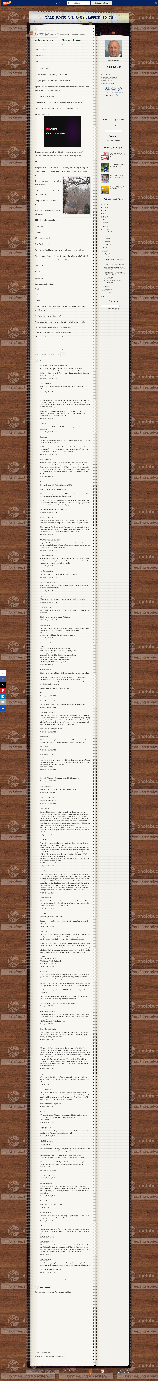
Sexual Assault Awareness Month (53, 87)
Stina (41, 397)
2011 (104, 297)
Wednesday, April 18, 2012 (48, 378)
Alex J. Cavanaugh (46, 582)
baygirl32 (43, 1074)
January (107, 293)
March (106, 286)
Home (45, 1352)
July (106, 247)
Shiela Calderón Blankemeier (49, 539)
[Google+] (119, 92)
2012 (104, 229)
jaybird (42, 871)
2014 (104, 223)
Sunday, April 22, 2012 (47, 1006)
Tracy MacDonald (45, 1011)
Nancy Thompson (45, 797)
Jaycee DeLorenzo (46, 1201)
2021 (104, 204)
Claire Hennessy (45, 1241)
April (106, 257)
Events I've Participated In (110, 77)
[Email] (3, 702)
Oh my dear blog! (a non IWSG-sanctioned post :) (117, 176)
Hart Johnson (44, 1127)
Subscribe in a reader (114, 60)
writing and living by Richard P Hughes (52, 365)
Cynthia (42, 596)
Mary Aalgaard (45, 786)
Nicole (42, 931)
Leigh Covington (45, 555)
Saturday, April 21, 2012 (47, 926)
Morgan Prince (44, 670)
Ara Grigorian (44, 571)
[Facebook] (3, 679)
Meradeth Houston (46, 701)
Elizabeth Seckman (46, 840)
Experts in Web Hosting (122, 1372)
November (108, 235)
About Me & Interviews (109, 75)
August (107, 244)
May (106, 254)
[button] (56, 3)
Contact (113, 33)
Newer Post (39, 1352)
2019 (104, 210)
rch (41, 1226)
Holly (42, 913)
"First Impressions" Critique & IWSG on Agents (118, 165)
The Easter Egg (108, 277)
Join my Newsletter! (108, 83)
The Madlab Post (50, 959)
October (107, 238)
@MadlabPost (45, 963)
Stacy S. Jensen (45, 775)
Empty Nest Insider (46, 1029)
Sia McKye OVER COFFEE (49, 1175)
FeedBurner (117, 140)
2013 (104, 226)
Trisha (42, 971)
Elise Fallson (44, 607)
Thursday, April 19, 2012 (48, 696)
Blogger (117, 308)
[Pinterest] (3, 690)
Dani (41, 437)
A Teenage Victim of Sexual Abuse (114, 264)
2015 (104, 220)
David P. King (44, 1183)
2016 (104, 216)
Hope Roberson (45, 754)
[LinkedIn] (113, 92)
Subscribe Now (101, 3)
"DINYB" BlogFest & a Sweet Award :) (117, 187)
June (106, 250)
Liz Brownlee (44, 1089)
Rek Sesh (43, 809)
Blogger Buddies (107, 80)
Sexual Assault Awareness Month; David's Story (73, 34)
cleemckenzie (44, 1259)
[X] (3, 685)
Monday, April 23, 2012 (47, 1040)
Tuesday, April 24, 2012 (47, 1254)
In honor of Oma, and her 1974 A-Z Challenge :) (114, 281)
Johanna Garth (44, 1212)
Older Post (51, 1352)
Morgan (42, 482)
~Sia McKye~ (44, 1141)
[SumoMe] (3, 708)
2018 (104, 213)
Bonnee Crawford (45, 712)
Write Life (43, 625)
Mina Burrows (44, 1112)
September (108, 241)
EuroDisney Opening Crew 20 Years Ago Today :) (114, 268)
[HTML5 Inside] (103, 1371)
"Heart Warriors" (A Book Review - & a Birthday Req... (114, 273)
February (107, 289)
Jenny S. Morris (45, 517)
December (107, 232)
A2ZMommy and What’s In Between (52, 1021)
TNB (78, 1371)
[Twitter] (107, 92)
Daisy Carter (44, 897)
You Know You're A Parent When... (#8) (114, 260)
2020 (104, 207)
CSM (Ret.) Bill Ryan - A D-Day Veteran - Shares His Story (118, 155)
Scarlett (42, 736)
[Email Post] (62, 354)
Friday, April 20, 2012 (47, 835)
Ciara (41, 1045)
